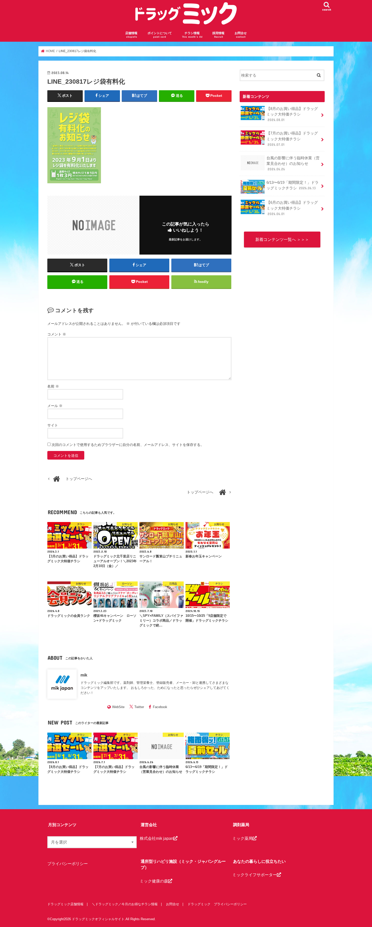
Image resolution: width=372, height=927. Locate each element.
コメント (56, 334)
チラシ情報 (192, 34)
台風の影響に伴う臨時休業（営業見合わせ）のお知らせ (293, 163)
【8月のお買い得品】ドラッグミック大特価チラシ (292, 114)
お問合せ (241, 34)
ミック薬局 (242, 838)
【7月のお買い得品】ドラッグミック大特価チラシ (292, 138)
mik (83, 675)
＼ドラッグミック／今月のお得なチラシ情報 (125, 904)
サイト (52, 425)
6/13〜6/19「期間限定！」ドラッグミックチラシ (292, 185)
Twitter (139, 707)
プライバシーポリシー (67, 863)
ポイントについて (160, 34)
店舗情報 (131, 34)
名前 (53, 386)
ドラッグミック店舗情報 (65, 904)
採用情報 (218, 34)
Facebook (160, 707)
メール (55, 406)
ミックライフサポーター (254, 874)
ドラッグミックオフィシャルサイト (98, 919)
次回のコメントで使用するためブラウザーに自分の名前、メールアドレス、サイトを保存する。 (128, 445)
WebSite (118, 707)
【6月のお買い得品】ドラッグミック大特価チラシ (292, 208)
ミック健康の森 (154, 881)
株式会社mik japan (156, 838)
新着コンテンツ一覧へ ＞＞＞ (282, 239)
